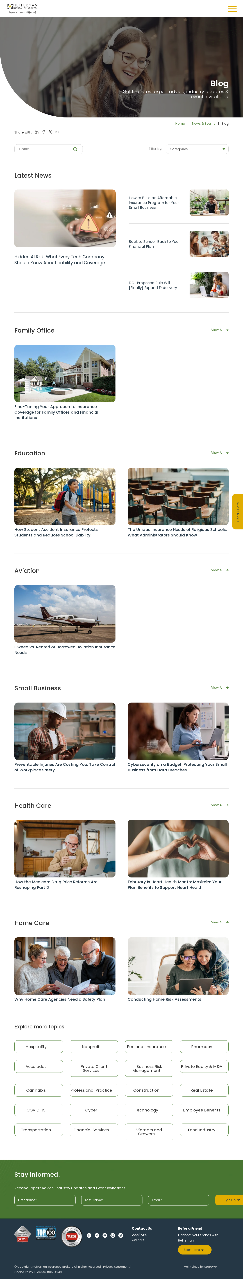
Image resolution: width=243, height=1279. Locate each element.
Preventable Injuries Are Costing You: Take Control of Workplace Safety (64, 767)
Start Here (192, 1249)
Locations (139, 1234)
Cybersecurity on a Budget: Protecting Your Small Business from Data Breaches (177, 767)
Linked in (89, 1235)
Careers (138, 1240)
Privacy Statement (116, 1267)
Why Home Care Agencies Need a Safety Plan (59, 999)
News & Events (203, 123)
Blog (219, 83)
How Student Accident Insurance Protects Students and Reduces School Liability (56, 532)
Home (180, 123)
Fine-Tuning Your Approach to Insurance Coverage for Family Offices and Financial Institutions (56, 412)
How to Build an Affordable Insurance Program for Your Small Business (154, 202)
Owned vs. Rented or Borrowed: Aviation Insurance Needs (64, 649)
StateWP (210, 1267)
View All (217, 329)
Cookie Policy (23, 1272)
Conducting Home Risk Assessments (164, 999)
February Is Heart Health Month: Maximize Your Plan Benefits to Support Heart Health (175, 884)
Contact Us (142, 1228)
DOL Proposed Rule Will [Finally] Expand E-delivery (153, 285)
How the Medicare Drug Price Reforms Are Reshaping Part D (55, 884)
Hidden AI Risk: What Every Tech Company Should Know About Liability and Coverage (59, 260)
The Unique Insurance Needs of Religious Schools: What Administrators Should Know (177, 532)
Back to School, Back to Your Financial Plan (154, 244)
